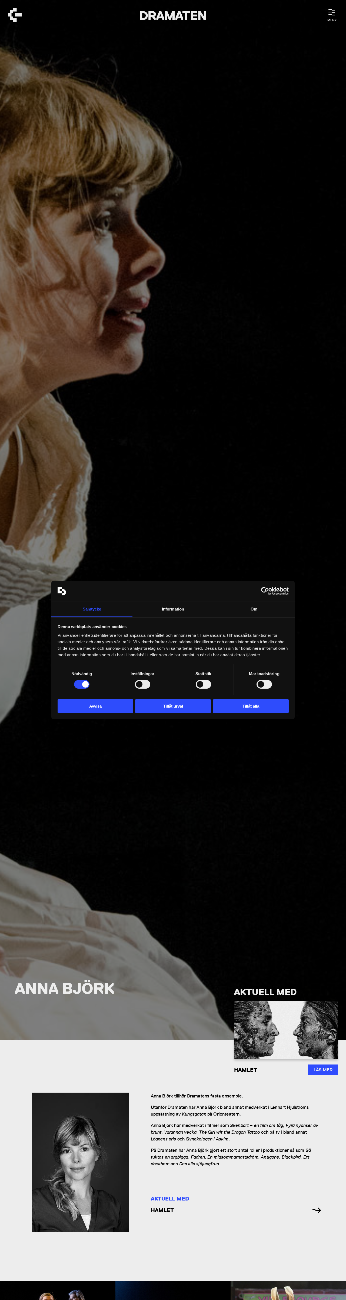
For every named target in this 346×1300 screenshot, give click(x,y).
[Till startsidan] (15, 15)
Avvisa (95, 706)
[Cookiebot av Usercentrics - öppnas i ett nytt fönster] (265, 591)
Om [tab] (254, 609)
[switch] (142, 684)
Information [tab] (173, 609)
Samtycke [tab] (92, 609)
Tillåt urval (173, 706)
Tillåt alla (250, 706)
